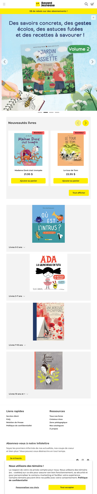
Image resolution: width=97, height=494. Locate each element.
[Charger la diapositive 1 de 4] (40, 112)
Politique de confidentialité (19, 425)
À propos (54, 429)
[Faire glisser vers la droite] (85, 123)
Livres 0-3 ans (15, 247)
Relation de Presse (14, 422)
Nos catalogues (57, 425)
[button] (4, 4)
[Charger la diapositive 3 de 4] (51, 112)
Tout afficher (79, 193)
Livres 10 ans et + (17, 394)
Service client (12, 416)
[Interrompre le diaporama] (93, 17)
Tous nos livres (56, 416)
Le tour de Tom (70, 170)
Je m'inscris (16, 458)
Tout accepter (67, 487)
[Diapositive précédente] (4, 61)
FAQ (8, 419)
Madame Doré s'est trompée (28, 170)
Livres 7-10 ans (16, 345)
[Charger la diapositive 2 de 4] (45, 112)
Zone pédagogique (58, 422)
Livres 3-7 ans (15, 296)
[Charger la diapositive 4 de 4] (57, 112)
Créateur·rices (56, 419)
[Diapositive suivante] (92, 61)
